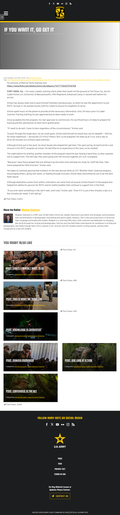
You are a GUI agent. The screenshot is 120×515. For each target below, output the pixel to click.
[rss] (70, 4)
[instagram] (66, 4)
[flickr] (62, 4)
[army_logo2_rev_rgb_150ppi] (60, 434)
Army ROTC (48, 80)
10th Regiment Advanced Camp (19, 80)
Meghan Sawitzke (35, 78)
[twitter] (54, 3)
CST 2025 (74, 80)
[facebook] (49, 4)
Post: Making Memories (20, 360)
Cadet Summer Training (61, 80)
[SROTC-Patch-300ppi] (60, 7)
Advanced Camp (37, 80)
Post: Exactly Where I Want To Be (25, 268)
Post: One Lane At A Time (78, 360)
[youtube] (58, 4)
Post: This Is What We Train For (24, 299)
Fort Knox (82, 80)
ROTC (88, 80)
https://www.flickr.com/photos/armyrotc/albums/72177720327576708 (41, 86)
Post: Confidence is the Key (21, 391)
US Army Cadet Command (100, 80)
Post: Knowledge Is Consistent (23, 329)
